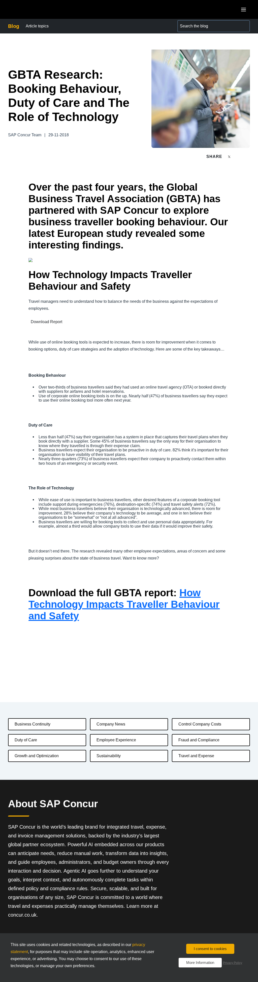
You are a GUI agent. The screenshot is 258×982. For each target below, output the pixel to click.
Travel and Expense (196, 756)
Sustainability (108, 756)
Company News (110, 724)
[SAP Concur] (31, 9)
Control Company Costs (199, 724)
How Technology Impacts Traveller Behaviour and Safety (124, 604)
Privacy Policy (232, 963)
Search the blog (191, 23)
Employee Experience (116, 740)
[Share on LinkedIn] (248, 156)
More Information (200, 962)
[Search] (243, 26)
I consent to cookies (210, 949)
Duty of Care (26, 740)
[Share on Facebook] (239, 156)
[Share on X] (230, 156)
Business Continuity (32, 724)
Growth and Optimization (37, 756)
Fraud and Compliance (198, 740)
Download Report (46, 322)
